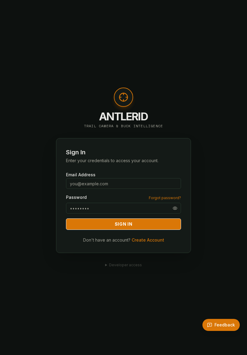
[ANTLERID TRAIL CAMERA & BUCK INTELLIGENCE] (123, 100)
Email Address (80, 174)
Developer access (125, 265)
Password (76, 197)
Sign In (124, 224)
